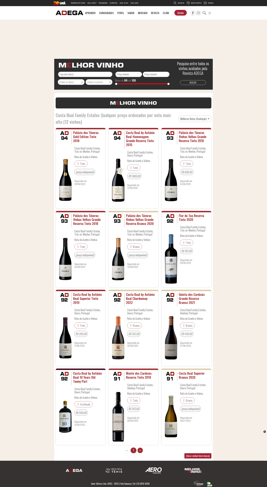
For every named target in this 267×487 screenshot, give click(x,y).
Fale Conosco (125, 483)
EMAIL (211, 3)
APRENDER (90, 13)
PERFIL (120, 13)
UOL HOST (92, 3)
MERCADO (143, 13)
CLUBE (166, 13)
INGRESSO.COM (78, 3)
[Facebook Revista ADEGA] (193, 12)
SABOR (131, 13)
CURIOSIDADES (106, 13)
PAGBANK (103, 3)
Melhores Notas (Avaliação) (193, 119)
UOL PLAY (124, 3)
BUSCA (181, 3)
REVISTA (155, 13)
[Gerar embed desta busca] (198, 456)
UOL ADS (134, 3)
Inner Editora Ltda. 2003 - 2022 (105, 483)
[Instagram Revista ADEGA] (198, 12)
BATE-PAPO (196, 3)
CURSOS (113, 3)
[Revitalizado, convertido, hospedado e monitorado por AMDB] (209, 483)
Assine (180, 13)
